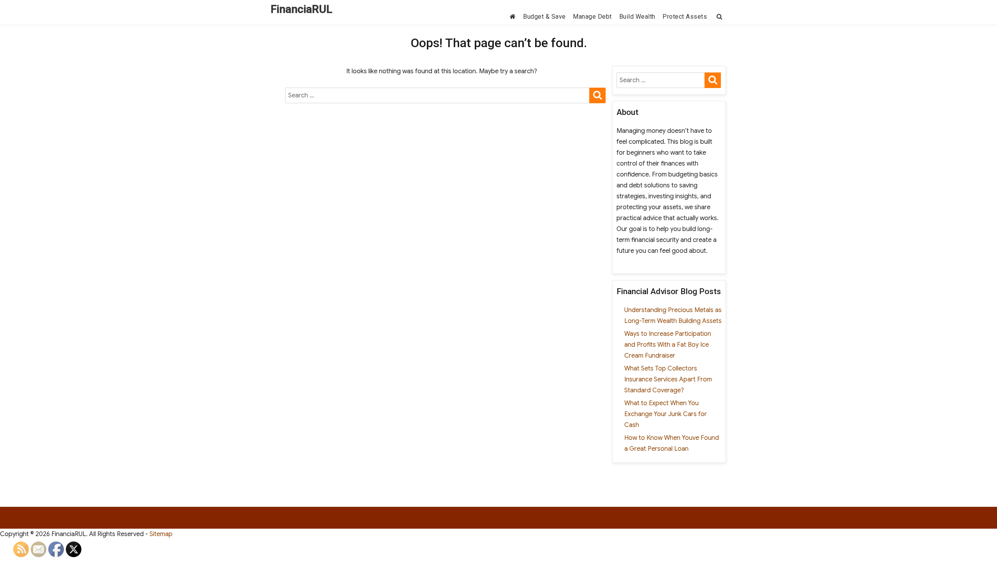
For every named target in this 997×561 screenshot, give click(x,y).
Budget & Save (544, 16)
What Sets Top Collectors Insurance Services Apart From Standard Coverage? (668, 379)
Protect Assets (684, 16)
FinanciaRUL (301, 9)
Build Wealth (637, 16)
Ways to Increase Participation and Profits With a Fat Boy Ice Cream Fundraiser (667, 345)
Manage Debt (592, 16)
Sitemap (161, 534)
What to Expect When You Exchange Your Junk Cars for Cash (665, 414)
